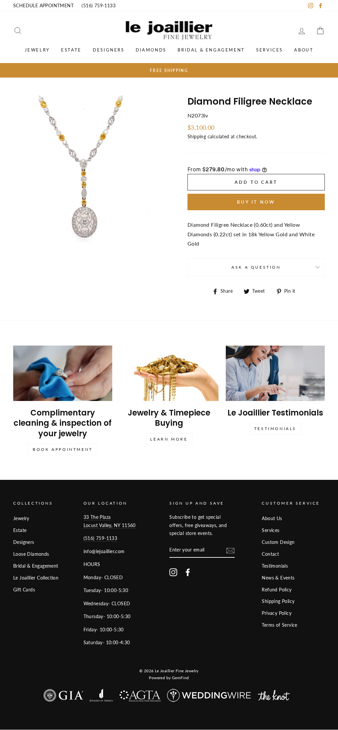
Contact (270, 554)
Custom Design (278, 542)
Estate (71, 49)
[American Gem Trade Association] (140, 697)
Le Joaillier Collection (35, 578)
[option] (169, 70)
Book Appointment (63, 449)
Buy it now (256, 202)
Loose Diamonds (31, 554)
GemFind (180, 677)
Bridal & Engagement (211, 49)
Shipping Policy (278, 601)
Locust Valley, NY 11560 (110, 525)
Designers (108, 49)
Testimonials (275, 428)
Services (269, 49)
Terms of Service (279, 625)
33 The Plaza (97, 517)
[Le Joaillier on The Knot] (274, 697)
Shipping (196, 136)
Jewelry (37, 49)
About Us (272, 518)
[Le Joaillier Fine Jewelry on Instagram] (173, 572)
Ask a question (256, 267)
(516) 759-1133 (99, 5)
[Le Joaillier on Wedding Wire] (209, 697)
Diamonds (151, 49)
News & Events (278, 578)
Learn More (168, 439)
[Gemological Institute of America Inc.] (63, 697)
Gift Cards (24, 589)
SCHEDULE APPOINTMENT (43, 5)
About (303, 49)
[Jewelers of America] (101, 697)
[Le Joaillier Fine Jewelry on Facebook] (188, 572)
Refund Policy (276, 589)
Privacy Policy (276, 613)
